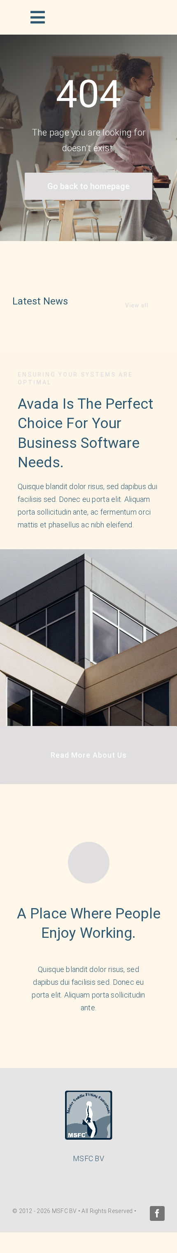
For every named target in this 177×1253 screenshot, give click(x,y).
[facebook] (157, 1213)
